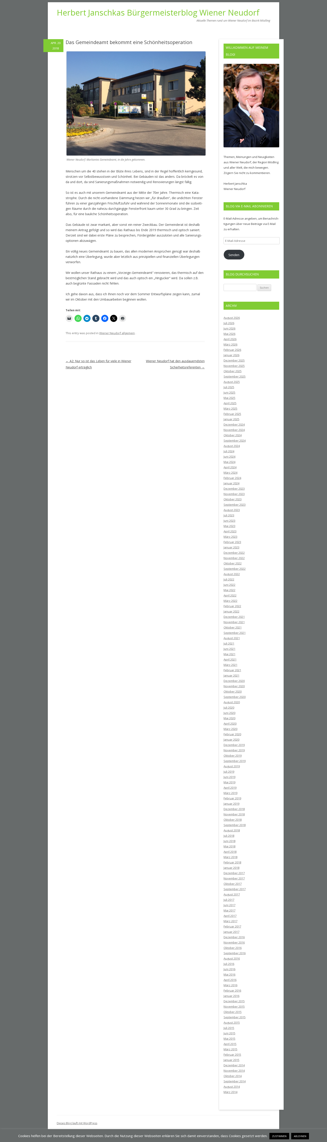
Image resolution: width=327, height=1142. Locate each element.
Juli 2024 (229, 451)
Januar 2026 (231, 355)
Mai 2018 (229, 846)
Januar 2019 (231, 804)
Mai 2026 (229, 334)
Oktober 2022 (233, 563)
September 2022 (235, 569)
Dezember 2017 (234, 873)
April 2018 (230, 852)
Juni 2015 (229, 1033)
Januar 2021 (231, 675)
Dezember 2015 (234, 1001)
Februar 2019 (232, 798)
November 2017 (234, 878)
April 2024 (230, 467)
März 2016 (230, 985)
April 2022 (230, 595)
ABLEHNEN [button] (300, 1136)
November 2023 (234, 494)
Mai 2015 (229, 1039)
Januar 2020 (231, 740)
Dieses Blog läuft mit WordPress (77, 1123)
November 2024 (234, 430)
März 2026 (230, 344)
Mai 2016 (229, 974)
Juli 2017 (229, 900)
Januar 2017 (231, 932)
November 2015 (234, 1007)
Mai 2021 (229, 654)
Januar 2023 (231, 547)
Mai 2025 (229, 398)
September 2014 (235, 1081)
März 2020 (230, 729)
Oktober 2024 (233, 435)
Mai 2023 (229, 526)
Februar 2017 (232, 926)
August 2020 (232, 702)
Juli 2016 (229, 964)
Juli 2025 (229, 387)
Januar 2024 (231, 483)
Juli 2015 (229, 1028)
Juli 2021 (229, 643)
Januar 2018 (231, 868)
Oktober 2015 (233, 1012)
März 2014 (230, 1092)
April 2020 (230, 724)
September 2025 (235, 376)
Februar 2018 (232, 862)
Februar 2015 (232, 1055)
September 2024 (235, 441)
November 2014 (234, 1071)
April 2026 (230, 339)
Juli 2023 (229, 515)
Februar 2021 (232, 670)
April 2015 (230, 1044)
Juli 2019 (229, 772)
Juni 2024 (229, 457)
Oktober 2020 (233, 691)
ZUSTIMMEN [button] (279, 1136)
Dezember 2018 (234, 809)
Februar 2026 (232, 350)
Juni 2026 (229, 328)
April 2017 (230, 916)
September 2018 (235, 825)
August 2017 (232, 894)
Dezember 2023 (234, 489)
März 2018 (230, 857)
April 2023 (230, 531)
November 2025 (234, 366)
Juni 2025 (229, 392)
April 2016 (230, 980)
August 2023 (232, 510)
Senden (233, 255)
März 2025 (230, 408)
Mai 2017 (229, 910)
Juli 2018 (229, 836)
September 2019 (235, 761)
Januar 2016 (231, 996)
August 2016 (232, 958)
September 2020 (235, 697)
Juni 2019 (229, 777)
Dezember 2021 (234, 617)
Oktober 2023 (233, 499)
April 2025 (230, 403)
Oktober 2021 (233, 627)
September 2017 (235, 889)
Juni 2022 (229, 585)
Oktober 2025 (233, 371)
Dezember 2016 (234, 937)
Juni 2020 (229, 713)
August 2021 (232, 638)
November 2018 (234, 814)
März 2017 (230, 921)
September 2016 (235, 953)
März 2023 (230, 537)
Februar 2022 (232, 606)
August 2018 (232, 830)
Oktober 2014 (233, 1076)
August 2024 (232, 446)
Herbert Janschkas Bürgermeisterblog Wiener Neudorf (158, 13)
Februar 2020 (232, 734)
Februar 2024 (232, 478)
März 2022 (230, 601)
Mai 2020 (229, 718)
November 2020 (234, 686)
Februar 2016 (232, 990)
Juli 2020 (229, 707)
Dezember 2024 (234, 424)
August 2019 (232, 766)
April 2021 (230, 659)
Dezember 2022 (234, 553)
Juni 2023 (229, 521)
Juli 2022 (229, 579)
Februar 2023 (232, 542)
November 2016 (234, 942)
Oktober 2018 (233, 820)
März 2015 (230, 1049)
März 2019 (230, 793)
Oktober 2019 (233, 756)
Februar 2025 (232, 414)
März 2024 (230, 473)
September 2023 (235, 505)
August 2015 (232, 1023)
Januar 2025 (231, 419)
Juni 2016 (229, 969)
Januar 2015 (231, 1060)
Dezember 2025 (234, 360)
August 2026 (232, 318)
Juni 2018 (229, 841)
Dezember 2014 (234, 1065)
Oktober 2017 (233, 884)
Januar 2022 (231, 611)
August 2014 (232, 1087)
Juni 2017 (229, 905)
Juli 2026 (229, 323)
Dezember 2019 (234, 745)
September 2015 (235, 1017)
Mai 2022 (229, 590)
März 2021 (230, 665)
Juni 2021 (229, 649)
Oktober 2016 (233, 948)
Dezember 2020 (234, 681)
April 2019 (230, 788)
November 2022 (234, 558)
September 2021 (235, 633)
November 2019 (234, 750)
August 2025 (232, 382)
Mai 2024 (229, 462)
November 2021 (234, 622)
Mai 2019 (229, 782)
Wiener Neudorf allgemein (117, 333)
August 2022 (232, 574)
